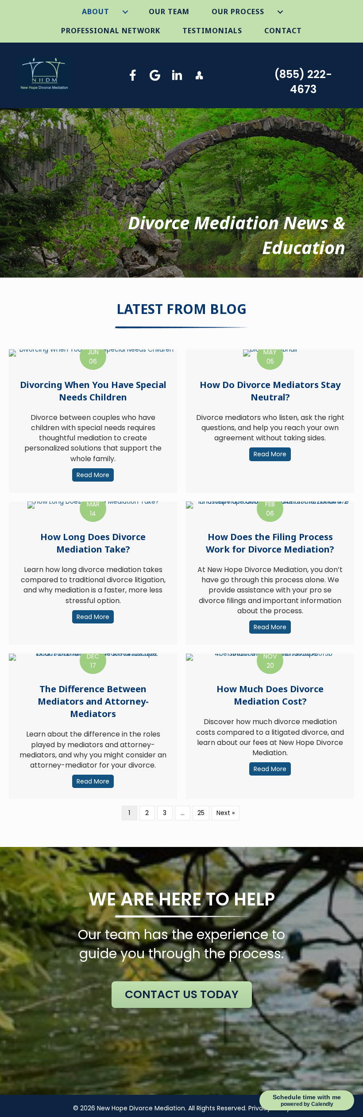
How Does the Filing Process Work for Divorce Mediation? (270, 543)
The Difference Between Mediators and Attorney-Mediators (93, 701)
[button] (133, 75)
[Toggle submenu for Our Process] (280, 12)
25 (201, 812)
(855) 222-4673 (303, 82)
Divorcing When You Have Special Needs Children (93, 391)
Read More (95, 474)
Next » (225, 812)
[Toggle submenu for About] (125, 12)
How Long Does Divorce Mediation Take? (93, 543)
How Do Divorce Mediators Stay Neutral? (270, 391)
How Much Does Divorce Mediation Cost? (270, 695)
